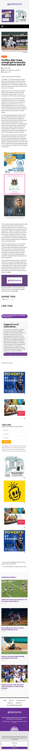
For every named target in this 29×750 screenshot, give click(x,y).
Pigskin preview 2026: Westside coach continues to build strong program (12, 686)
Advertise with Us (21, 700)
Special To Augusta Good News (11, 70)
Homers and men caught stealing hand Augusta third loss (12, 657)
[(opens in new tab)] (14, 730)
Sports (4, 56)
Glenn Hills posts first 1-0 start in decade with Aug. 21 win (12, 628)
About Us (11, 700)
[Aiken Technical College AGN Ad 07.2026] (14, 382)
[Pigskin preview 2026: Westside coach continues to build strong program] (14, 673)
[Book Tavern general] (21, 15)
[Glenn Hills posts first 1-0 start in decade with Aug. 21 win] (14, 616)
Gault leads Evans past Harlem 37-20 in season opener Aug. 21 (14, 600)
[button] (6, 441)
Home (5, 700)
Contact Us (19, 702)
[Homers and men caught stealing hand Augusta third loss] (14, 645)
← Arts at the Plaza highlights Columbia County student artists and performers (13, 563)
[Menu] (2, 26)
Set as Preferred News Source (14, 705)
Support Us (10, 702)
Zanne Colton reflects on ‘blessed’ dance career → (15, 566)
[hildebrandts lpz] (14, 407)
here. (16, 291)
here (9, 272)
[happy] (14, 491)
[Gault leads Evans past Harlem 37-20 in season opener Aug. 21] (14, 588)
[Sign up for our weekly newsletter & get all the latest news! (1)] (7, 15)
